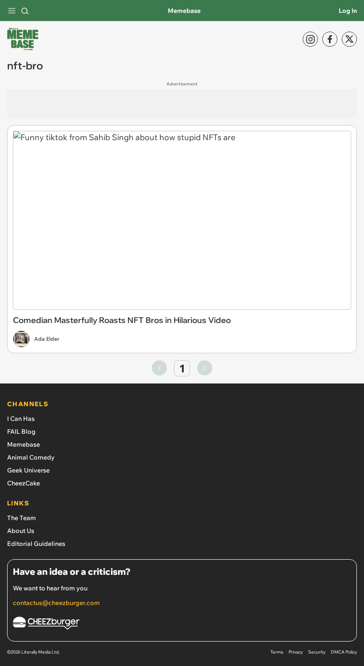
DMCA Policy (344, 652)
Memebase (184, 11)
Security (316, 652)
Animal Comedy (31, 457)
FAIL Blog (21, 432)
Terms (276, 652)
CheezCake (23, 483)
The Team (21, 518)
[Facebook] (329, 39)
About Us (20, 531)
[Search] (24, 10)
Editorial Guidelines (36, 544)
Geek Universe (28, 470)
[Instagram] (310, 39)
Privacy (296, 652)
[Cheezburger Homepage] (182, 624)
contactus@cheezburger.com (56, 603)
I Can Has (21, 419)
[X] (349, 39)
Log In (348, 11)
